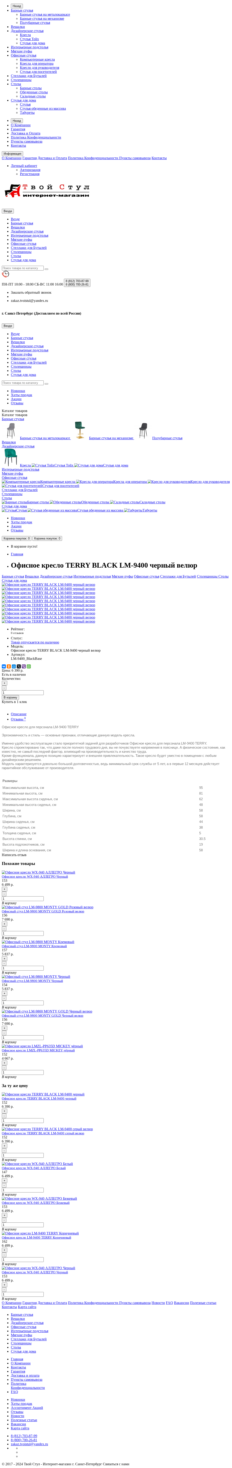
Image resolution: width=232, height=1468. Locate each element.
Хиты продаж (21, 395)
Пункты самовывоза (26, 141)
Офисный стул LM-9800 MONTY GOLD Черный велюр (42, 1015)
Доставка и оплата (25, 1375)
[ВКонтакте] (4, 666)
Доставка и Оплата (25, 133)
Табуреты (27, 112)
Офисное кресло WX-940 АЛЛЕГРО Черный (35, 876)
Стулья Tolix (29, 39)
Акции (16, 399)
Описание (19, 714)
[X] (19, 666)
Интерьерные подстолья (29, 47)
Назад (17, 6)
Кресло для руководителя (39, 68)
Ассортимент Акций (27, 1408)
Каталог (14, 415)
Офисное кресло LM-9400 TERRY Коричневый (36, 1237)
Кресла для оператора (36, 63)
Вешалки (18, 27)
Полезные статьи (203, 1303)
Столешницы (21, 80)
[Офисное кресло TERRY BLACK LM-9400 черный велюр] (48, 584)
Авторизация (30, 170)
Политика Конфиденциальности (36, 137)
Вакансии (181, 1303)
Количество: (11, 679)
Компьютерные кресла (37, 59)
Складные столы (33, 96)
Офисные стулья (23, 55)
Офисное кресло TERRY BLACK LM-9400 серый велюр (43, 1133)
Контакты (18, 145)
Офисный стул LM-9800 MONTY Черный (32, 981)
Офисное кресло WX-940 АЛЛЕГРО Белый (34, 1168)
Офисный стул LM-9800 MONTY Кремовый (34, 946)
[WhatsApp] (29, 666)
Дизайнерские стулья (27, 31)
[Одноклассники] (9, 666)
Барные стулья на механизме (42, 18)
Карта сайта (27, 1307)
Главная (17, 554)
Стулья (25, 104)
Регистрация (29, 174)
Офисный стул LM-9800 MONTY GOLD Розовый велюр (43, 911)
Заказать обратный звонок (31, 292)
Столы (16, 84)
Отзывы (17, 403)
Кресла (25, 35)
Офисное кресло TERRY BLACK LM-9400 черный (39, 1098)
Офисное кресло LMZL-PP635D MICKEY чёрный (38, 1050)
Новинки (18, 391)
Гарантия (18, 129)
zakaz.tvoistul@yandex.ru (29, 1444)
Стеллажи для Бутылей (29, 76)
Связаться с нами (116, 1464)
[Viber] (24, 666)
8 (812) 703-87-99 (24, 1436)
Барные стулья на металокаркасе (45, 14)
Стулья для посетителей (38, 72)
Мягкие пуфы (21, 51)
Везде (15, 219)
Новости (158, 1303)
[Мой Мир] (14, 666)
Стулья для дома (32, 43)
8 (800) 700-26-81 (24, 1440)
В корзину (10, 697)
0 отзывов (17, 633)
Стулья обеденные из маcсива (43, 108)
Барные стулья (22, 10)
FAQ (169, 1303)
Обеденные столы (34, 92)
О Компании (21, 125)
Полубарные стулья (35, 23)
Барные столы (31, 88)
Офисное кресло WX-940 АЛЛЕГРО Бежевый (36, 1203)
